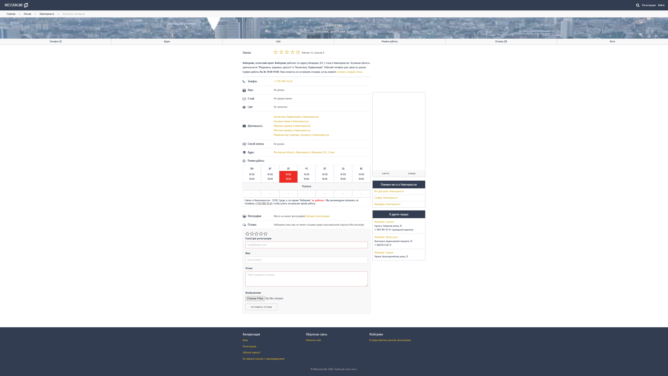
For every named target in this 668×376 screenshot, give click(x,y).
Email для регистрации (258, 238)
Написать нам (313, 340)
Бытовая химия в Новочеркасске (291, 121)
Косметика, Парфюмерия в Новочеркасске (296, 116)
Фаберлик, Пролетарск (386, 237)
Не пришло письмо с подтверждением (263, 358)
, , (304, 152)
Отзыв (248, 268)
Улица (412, 174)
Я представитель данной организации (390, 340)
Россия (27, 13)
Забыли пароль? (251, 352)
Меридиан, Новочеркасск (387, 204)
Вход (245, 340)
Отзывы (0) (501, 41)
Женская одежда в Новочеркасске (292, 130)
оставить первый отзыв (349, 71)
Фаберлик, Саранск (384, 222)
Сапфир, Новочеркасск (386, 197)
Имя (247, 253)
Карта (385, 174)
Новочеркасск (47, 13)
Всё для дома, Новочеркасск (389, 191)
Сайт (278, 41)
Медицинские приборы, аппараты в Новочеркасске (301, 134)
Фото (612, 41)
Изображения (253, 292)
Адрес (167, 41)
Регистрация (649, 5)
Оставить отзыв (261, 307)
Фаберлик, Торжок (383, 252)
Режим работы (390, 41)
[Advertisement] (398, 69)
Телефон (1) (56, 41)
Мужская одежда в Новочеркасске (292, 125)
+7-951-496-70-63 (283, 81)
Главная (11, 13)
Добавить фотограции (317, 216)
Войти (661, 5)
